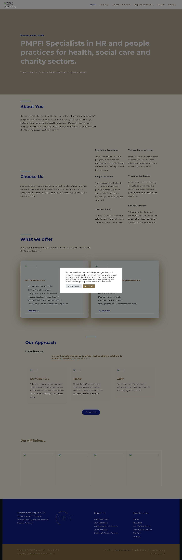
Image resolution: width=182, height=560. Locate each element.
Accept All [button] (89, 286)
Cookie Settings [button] (73, 286)
